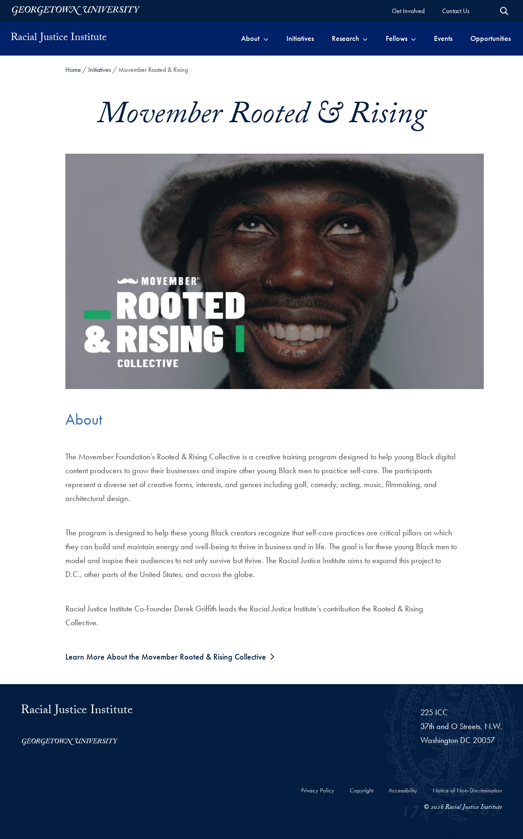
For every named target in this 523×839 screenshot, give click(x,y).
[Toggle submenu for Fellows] (413, 38)
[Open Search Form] (504, 11)
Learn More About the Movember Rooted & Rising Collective (165, 656)
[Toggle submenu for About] (266, 38)
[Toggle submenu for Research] (365, 38)
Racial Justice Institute (59, 38)
